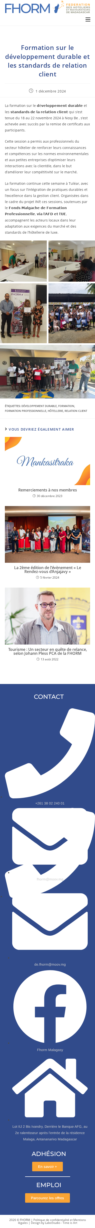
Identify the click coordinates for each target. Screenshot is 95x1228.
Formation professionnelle (25, 411)
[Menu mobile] (88, 19)
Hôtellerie (55, 411)
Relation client (76, 411)
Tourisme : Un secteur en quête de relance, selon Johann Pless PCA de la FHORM (47, 651)
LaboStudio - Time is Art (61, 1223)
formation (66, 406)
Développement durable (39, 406)
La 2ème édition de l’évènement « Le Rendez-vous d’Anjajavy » (47, 569)
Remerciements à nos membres (47, 490)
